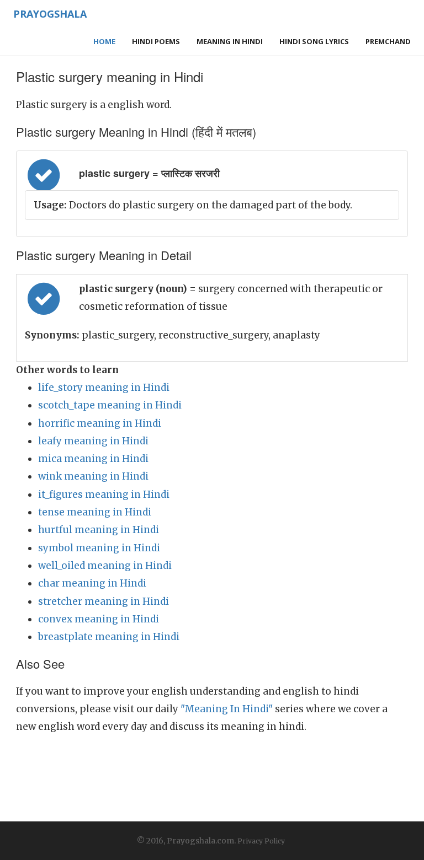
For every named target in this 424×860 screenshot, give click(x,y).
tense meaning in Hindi (94, 512)
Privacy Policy (261, 841)
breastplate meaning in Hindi (108, 637)
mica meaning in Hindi (93, 459)
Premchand (388, 41)
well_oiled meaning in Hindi (105, 566)
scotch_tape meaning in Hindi (110, 405)
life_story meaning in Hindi (103, 387)
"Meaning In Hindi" (227, 709)
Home (104, 41)
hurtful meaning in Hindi (98, 530)
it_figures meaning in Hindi (103, 494)
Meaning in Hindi (230, 41)
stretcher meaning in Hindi (103, 601)
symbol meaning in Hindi (99, 548)
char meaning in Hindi (92, 583)
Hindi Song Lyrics (314, 41)
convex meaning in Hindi (98, 619)
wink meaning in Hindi (93, 476)
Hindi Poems (156, 41)
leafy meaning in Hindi (93, 441)
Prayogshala (50, 13)
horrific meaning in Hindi (99, 423)
